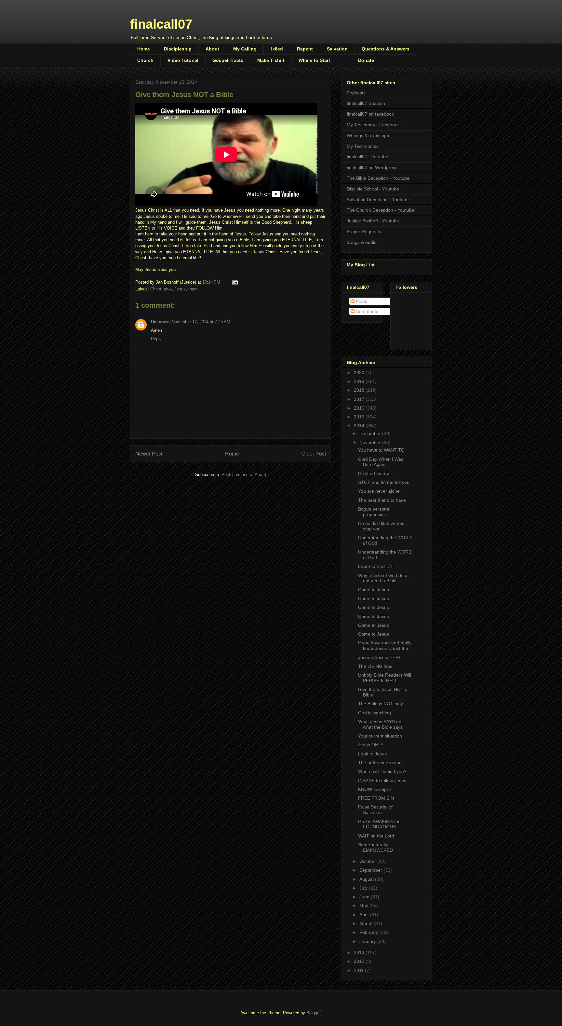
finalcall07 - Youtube (367, 156)
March (366, 923)
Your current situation (380, 735)
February (369, 932)
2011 (359, 970)
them (193, 289)
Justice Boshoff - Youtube (373, 220)
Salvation (337, 48)
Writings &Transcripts (368, 135)
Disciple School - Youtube (373, 188)
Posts (361, 301)
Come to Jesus (373, 589)
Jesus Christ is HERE (380, 657)
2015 (360, 416)
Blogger (313, 1012)
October (368, 861)
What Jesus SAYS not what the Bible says (380, 724)
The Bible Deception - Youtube (378, 178)
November (370, 442)
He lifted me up (373, 473)
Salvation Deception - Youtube (378, 199)
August (367, 879)
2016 (360, 408)
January (368, 941)
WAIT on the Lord (376, 835)
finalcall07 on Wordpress (372, 167)
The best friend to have (382, 500)
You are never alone (379, 491)
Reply (156, 338)
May (364, 905)
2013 (360, 952)
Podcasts (356, 92)
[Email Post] (234, 282)
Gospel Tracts (227, 60)
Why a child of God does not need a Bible (383, 578)
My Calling (245, 48)
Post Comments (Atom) (243, 474)
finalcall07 (161, 24)
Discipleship (178, 48)
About (212, 48)
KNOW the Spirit (375, 789)
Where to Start (314, 60)
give (168, 289)
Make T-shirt (271, 60)
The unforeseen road (380, 762)
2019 (360, 381)
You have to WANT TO (381, 450)
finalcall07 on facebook (370, 114)
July (364, 888)
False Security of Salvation (375, 809)
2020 (360, 372)
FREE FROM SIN (376, 798)
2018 (360, 390)
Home (143, 48)
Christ (155, 289)
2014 (360, 425)
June (365, 896)
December (370, 433)
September (371, 870)
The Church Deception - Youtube (380, 210)
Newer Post (148, 454)
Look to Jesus (372, 753)
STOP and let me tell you (383, 482)
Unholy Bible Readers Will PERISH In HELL (384, 677)
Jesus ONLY (370, 744)
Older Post (313, 454)
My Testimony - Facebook (373, 124)
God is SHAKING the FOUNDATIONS (379, 824)
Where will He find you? (382, 771)
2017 (360, 399)
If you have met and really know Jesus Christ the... (385, 645)
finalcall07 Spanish (366, 103)
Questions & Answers (385, 48)
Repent (305, 48)
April (364, 914)
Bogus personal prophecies (374, 511)
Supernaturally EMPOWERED (375, 847)
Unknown (160, 321)
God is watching (374, 712)
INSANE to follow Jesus (382, 780)
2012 (360, 961)
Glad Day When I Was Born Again (380, 462)
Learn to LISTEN (375, 566)
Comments (366, 311)
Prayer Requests (364, 231)
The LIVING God (375, 666)
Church (145, 60)
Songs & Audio (362, 242)
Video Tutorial (182, 60)
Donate (366, 60)
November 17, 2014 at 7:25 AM (201, 321)
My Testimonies (363, 146)
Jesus (180, 289)
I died (277, 48)
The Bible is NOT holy (380, 703)
